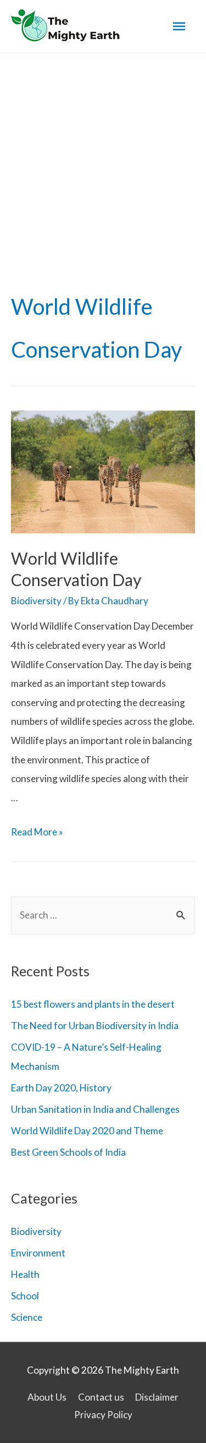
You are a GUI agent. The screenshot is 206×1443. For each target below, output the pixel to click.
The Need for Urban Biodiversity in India (95, 1025)
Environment (38, 1253)
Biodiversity (36, 600)
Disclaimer (157, 1397)
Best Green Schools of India (68, 1152)
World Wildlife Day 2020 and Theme (87, 1130)
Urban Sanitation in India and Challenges (95, 1109)
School (25, 1296)
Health (25, 1274)
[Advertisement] (103, 162)
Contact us (101, 1397)
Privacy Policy (103, 1414)
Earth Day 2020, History (61, 1088)
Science (26, 1317)
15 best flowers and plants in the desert (93, 1004)
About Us (46, 1397)
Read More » (37, 832)
